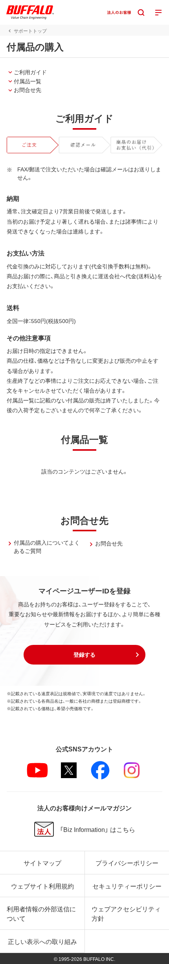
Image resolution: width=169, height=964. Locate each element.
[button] (84, 655)
